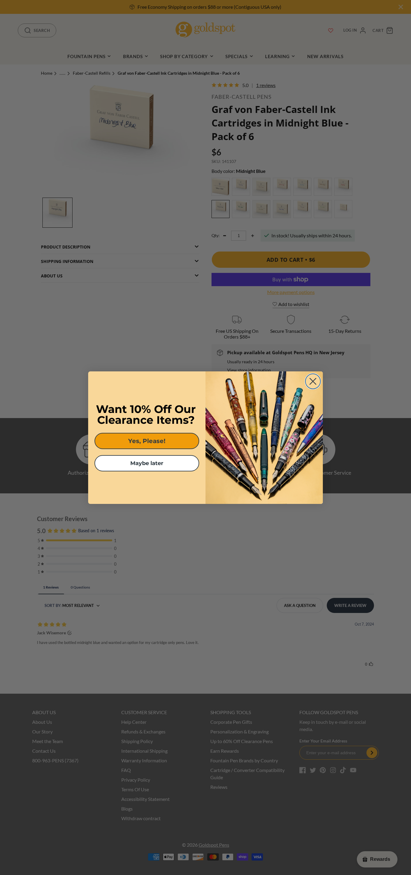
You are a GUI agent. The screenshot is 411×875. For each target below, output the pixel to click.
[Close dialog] (312, 381)
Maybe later (146, 463)
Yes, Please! (146, 441)
